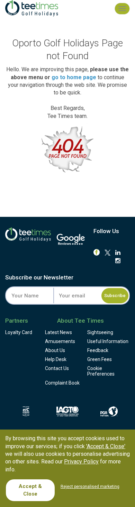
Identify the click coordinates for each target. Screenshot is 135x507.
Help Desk (55, 359)
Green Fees (99, 359)
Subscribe (115, 295)
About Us (55, 350)
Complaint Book (62, 383)
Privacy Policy (81, 461)
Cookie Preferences (101, 371)
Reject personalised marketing (90, 486)
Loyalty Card (18, 332)
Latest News (58, 332)
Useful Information (107, 341)
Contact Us (57, 368)
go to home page (74, 77)
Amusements (60, 341)
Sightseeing (100, 332)
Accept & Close (30, 490)
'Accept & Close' (105, 446)
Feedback (97, 350)
